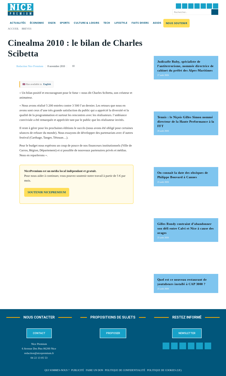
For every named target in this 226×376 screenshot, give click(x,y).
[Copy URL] (109, 65)
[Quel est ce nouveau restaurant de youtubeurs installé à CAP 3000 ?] (186, 259)
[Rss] (208, 346)
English (47, 84)
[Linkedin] (209, 6)
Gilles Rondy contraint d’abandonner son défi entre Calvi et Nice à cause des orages (185, 228)
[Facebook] (178, 6)
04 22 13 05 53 (39, 357)
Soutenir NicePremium (47, 192)
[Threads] (197, 6)
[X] (125, 65)
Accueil (13, 28)
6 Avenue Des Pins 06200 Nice (39, 348)
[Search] (214, 12)
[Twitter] (184, 6)
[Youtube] (215, 6)
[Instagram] (191, 6)
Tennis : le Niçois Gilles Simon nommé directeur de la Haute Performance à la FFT (185, 121)
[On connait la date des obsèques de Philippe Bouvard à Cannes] (186, 153)
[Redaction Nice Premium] (12, 66)
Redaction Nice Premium (29, 66)
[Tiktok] (203, 6)
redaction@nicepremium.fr (39, 353)
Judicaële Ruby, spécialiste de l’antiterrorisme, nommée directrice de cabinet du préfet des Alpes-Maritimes (185, 66)
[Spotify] (199, 346)
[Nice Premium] (20, 9)
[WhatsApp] (133, 65)
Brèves (26, 28)
